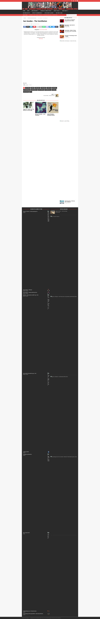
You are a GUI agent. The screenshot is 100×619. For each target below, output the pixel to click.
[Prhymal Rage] (50, 9)
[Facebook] (72, 1)
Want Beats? (64, 10)
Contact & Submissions (37, 12)
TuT (30, 91)
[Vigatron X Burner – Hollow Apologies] (53, 212)
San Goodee (45, 29)
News (28, 10)
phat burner (41, 89)
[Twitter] (75, 1)
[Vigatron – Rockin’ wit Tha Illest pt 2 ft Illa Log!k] (28, 105)
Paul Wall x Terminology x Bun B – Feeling (71, 36)
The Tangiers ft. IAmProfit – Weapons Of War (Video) (70, 20)
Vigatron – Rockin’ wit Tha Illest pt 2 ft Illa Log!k (28, 110)
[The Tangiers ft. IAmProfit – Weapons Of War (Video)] (62, 20)
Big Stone (27, 87)
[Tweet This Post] (28, 27)
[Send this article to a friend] (37, 27)
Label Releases (34, 10)
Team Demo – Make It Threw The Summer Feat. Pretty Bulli (70, 31)
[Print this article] (40, 27)
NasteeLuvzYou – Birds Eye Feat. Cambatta (70, 201)
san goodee (26, 91)
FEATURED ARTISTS (68, 17)
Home (24, 10)
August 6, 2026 (68, 27)
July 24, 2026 (58, 212)
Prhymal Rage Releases (35, 23)
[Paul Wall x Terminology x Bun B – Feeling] (62, 36)
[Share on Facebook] (24, 27)
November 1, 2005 (27, 23)
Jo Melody (54, 87)
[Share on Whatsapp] (44, 27)
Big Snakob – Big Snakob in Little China (70, 25)
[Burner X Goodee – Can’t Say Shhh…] (40, 107)
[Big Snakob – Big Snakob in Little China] (62, 26)
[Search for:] (71, 14)
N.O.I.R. (40, 29)
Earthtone (43, 87)
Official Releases (64, 209)
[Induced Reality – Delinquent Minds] (52, 107)
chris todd (38, 87)
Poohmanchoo (47, 89)
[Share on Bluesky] (53, 27)
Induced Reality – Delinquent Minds (51, 115)
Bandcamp (41, 38)
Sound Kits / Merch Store (45, 10)
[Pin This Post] (34, 27)
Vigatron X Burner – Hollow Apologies (61, 211)
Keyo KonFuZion (27, 89)
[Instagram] (73, 1)
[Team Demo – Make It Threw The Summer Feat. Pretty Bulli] (62, 31)
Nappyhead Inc (34, 89)
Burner (32, 87)
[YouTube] (77, 1)
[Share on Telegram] (50, 27)
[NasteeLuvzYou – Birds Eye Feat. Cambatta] (62, 202)
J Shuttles (49, 87)
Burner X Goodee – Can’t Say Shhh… (40, 115)
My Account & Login (49, 12)
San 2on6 (54, 89)
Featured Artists (26, 12)
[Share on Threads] (56, 27)
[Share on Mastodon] (47, 27)
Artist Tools (56, 10)
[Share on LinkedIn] (31, 27)
